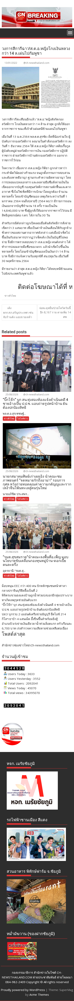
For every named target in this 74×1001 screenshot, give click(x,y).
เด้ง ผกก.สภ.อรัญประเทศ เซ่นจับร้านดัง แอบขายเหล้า (18, 312)
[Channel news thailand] (37, 26)
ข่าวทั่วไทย (10, 295)
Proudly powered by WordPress (23, 990)
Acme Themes (39, 994)
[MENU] (70, 32)
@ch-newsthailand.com (36, 63)
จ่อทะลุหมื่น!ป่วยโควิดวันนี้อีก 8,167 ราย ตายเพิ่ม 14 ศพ (55, 312)
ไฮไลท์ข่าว (22, 418)
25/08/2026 (11, 394)
